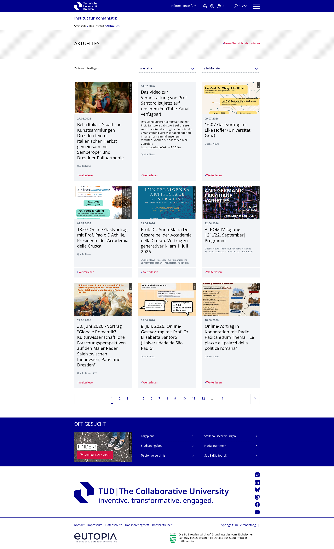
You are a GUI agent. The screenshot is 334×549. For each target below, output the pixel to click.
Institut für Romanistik (95, 18)
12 (203, 398)
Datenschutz (113, 525)
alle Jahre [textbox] (146, 68)
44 (221, 398)
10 (184, 398)
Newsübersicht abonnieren (242, 43)
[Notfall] (205, 6)
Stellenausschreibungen (220, 436)
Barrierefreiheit (162, 525)
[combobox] (167, 69)
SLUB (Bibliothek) (215, 455)
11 (193, 398)
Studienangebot (151, 446)
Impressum (94, 525)
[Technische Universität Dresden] (85, 6)
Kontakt (79, 525)
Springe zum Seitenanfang (238, 525)
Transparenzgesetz (137, 525)
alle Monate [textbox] (212, 68)
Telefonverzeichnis (153, 455)
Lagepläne (147, 436)
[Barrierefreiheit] (212, 6)
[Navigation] (256, 6)
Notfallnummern (215, 446)
